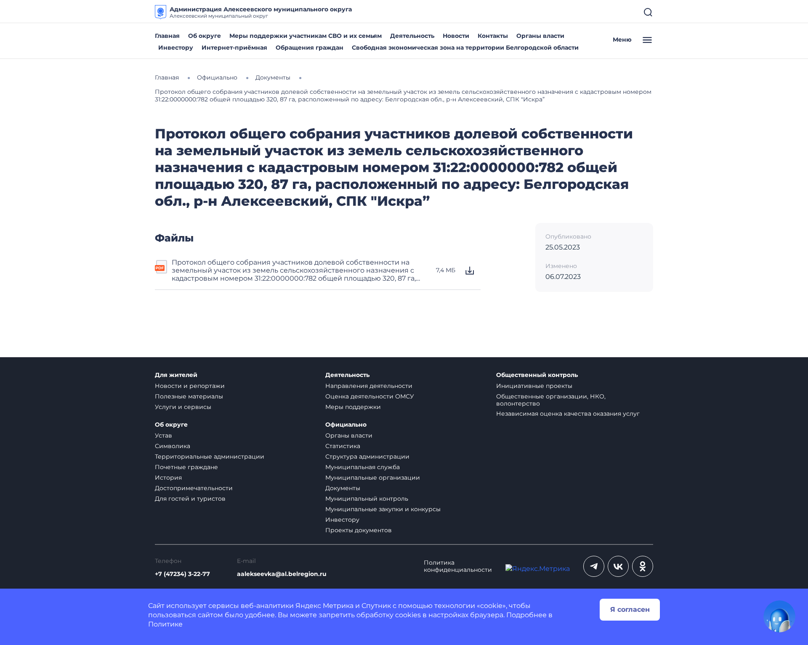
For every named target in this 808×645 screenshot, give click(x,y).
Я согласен (630, 609)
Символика (172, 446)
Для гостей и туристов (190, 498)
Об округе (204, 36)
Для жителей (176, 375)
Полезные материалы (189, 396)
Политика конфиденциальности (458, 566)
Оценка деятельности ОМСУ (369, 396)
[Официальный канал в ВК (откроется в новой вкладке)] (618, 566)
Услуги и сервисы (183, 407)
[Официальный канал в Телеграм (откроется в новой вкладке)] (593, 566)
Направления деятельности (368, 386)
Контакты (493, 36)
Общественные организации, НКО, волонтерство (551, 400)
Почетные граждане (186, 467)
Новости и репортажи (190, 386)
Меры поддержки (353, 407)
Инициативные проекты (534, 386)
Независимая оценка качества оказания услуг (568, 413)
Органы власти (540, 36)
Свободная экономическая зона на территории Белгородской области (465, 47)
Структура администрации (367, 456)
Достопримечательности (194, 488)
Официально (346, 424)
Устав (163, 435)
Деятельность (412, 36)
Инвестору (175, 47)
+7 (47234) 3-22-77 (182, 574)
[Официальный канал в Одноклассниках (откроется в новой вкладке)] (642, 566)
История (168, 477)
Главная (167, 36)
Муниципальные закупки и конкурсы (383, 509)
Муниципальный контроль (366, 498)
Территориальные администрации (209, 456)
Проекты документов (358, 530)
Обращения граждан (309, 47)
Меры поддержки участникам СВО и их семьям (305, 36)
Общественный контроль (537, 375)
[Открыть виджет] (779, 616)
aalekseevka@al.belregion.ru (282, 574)
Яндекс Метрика (324, 606)
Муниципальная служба (362, 467)
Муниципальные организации (372, 477)
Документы (342, 488)
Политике (165, 624)
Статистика (342, 446)
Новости (456, 36)
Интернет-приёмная (234, 47)
